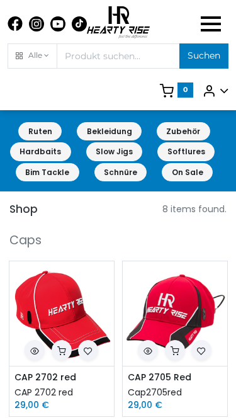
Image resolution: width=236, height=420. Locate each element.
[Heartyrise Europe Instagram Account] (36, 23)
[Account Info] (215, 90)
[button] (32, 56)
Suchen (204, 55)
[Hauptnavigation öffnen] (211, 24)
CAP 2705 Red (159, 377)
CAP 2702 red (45, 377)
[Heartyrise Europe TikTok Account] (79, 23)
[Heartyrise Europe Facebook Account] (15, 23)
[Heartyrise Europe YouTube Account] (57, 23)
